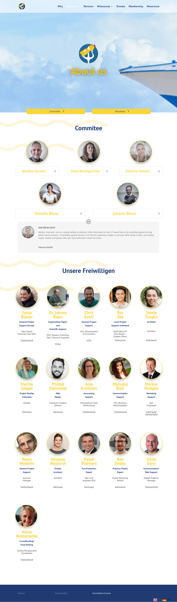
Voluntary (120, 111)
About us (72, 6)
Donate (121, 6)
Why (60, 6)
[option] (166, 599)
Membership (136, 6)
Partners (89, 6)
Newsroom (153, 6)
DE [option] (169, 599)
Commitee (54, 111)
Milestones (103, 6)
